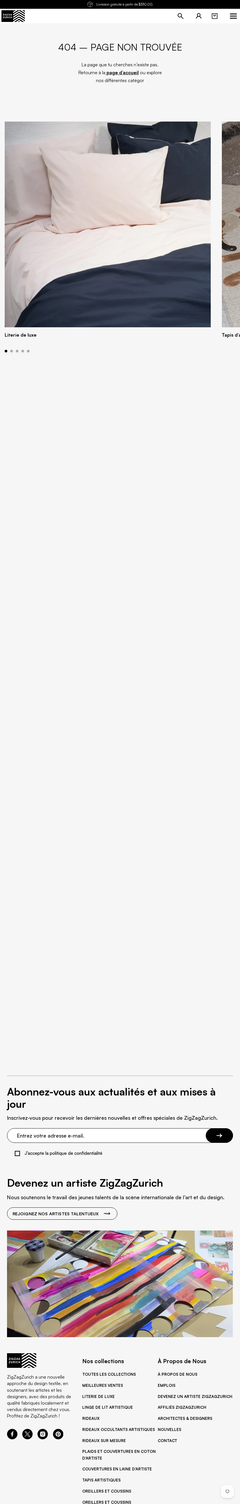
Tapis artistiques (101, 1480)
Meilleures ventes (102, 1385)
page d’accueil (122, 72)
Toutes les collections (109, 1374)
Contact (167, 1440)
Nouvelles (169, 1429)
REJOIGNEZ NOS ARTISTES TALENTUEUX (56, 1213)
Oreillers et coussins (106, 1491)
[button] (214, 16)
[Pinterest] (58, 1438)
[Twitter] (27, 1438)
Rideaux (91, 1418)
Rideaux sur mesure (104, 1440)
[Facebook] (12, 1438)
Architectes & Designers (185, 1418)
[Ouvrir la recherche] (180, 16)
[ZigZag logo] (13, 16)
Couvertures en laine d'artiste (117, 1469)
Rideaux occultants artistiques (118, 1429)
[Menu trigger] (233, 16)
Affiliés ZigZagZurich (182, 1407)
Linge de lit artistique (107, 1407)
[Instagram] (42, 1438)
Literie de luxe (98, 1396)
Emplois (166, 1385)
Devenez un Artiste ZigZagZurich (195, 1396)
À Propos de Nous (177, 1374)
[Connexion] (198, 16)
